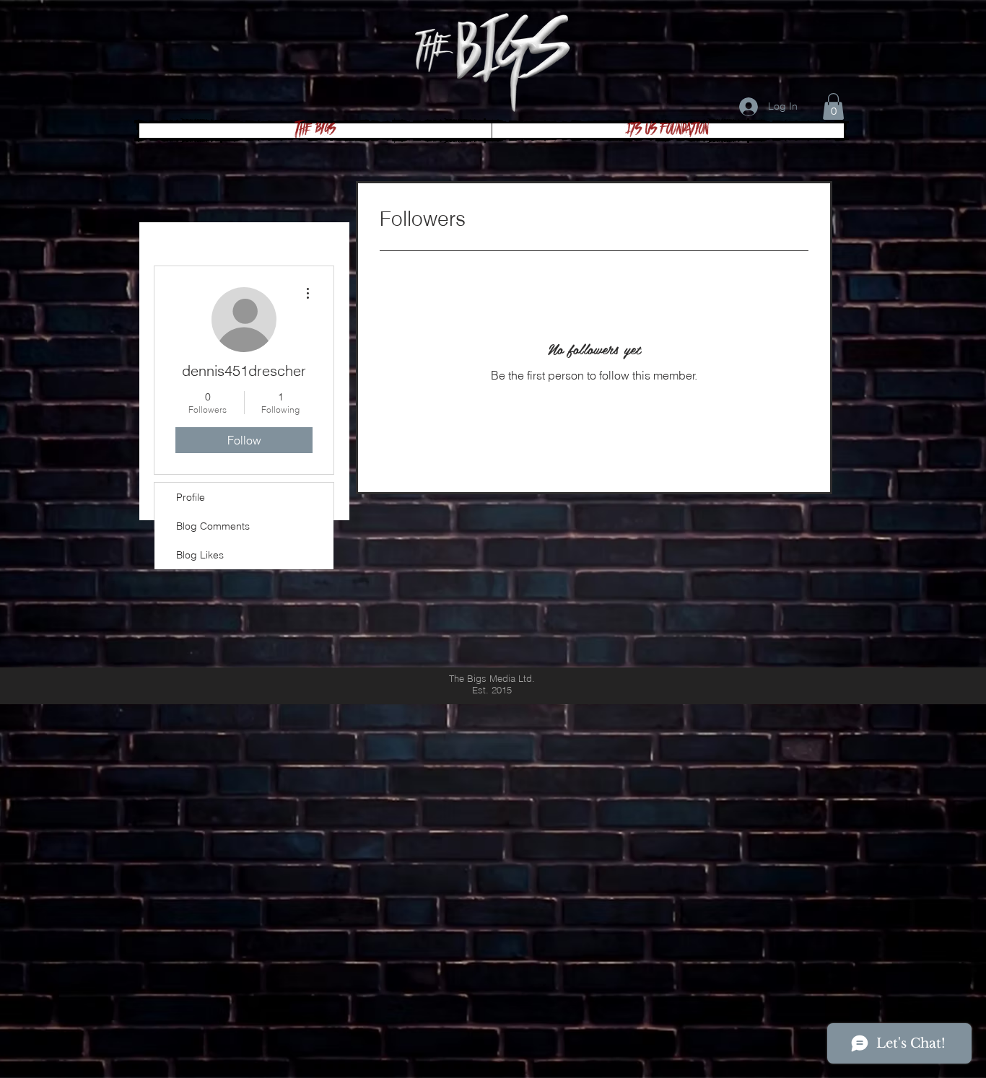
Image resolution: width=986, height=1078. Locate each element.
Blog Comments (213, 526)
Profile (190, 497)
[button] (833, 106)
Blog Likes (200, 554)
